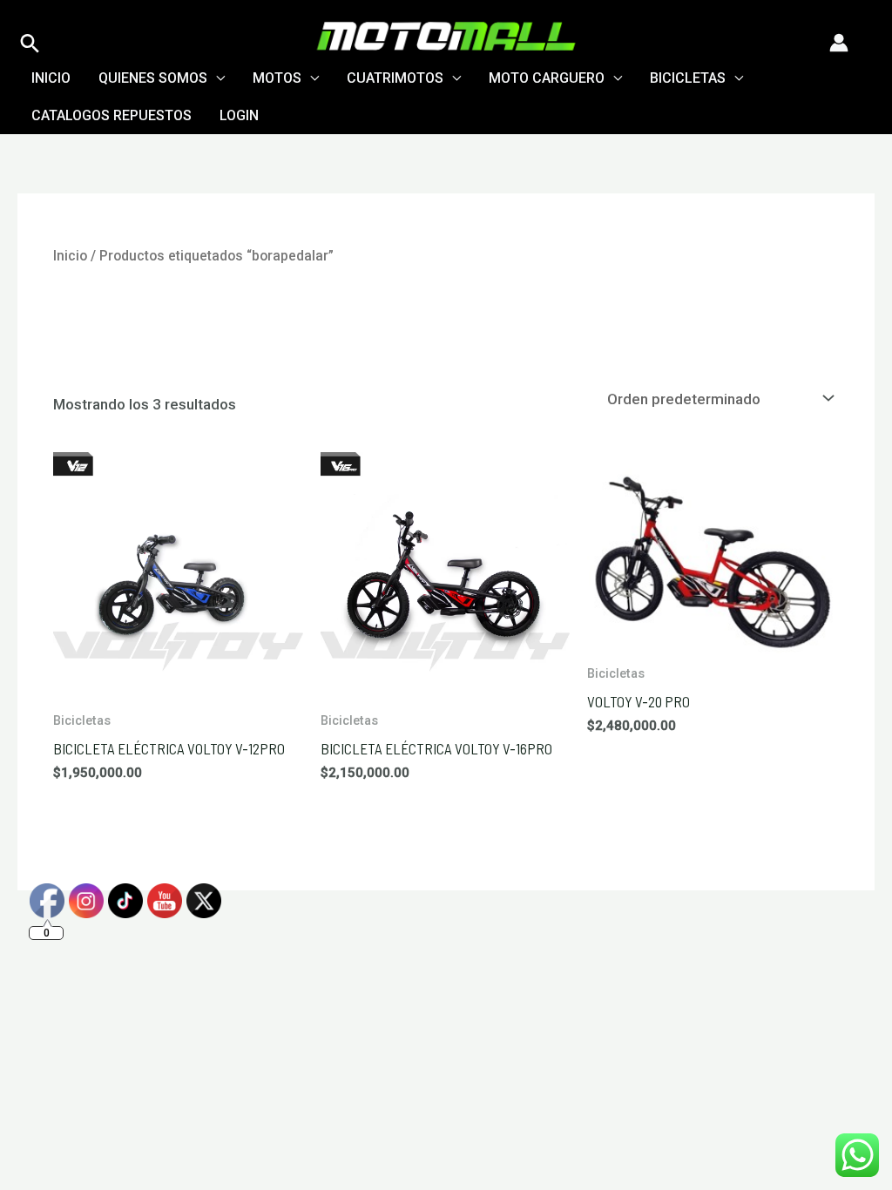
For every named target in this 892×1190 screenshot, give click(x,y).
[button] (30, 43)
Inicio (51, 78)
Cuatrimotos (395, 78)
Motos (277, 78)
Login (239, 115)
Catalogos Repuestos (111, 115)
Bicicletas (688, 78)
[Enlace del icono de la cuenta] (838, 42)
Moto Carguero (547, 78)
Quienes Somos (152, 78)
